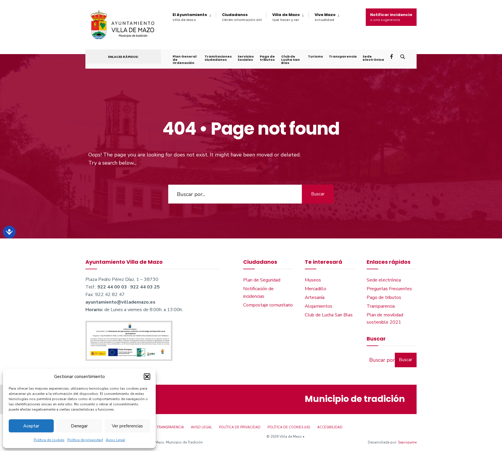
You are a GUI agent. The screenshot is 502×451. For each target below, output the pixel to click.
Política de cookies (49, 440)
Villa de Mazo (286, 17)
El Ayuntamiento (190, 17)
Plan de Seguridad (261, 280)
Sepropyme (407, 442)
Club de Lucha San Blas (290, 59)
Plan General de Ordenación (185, 59)
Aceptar (31, 426)
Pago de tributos (267, 58)
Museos (313, 280)
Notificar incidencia (391, 17)
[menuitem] (194, 17)
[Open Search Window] (402, 56)
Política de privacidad (85, 440)
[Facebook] (392, 56)
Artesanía (314, 297)
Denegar (79, 426)
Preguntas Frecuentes (389, 289)
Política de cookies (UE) (289, 427)
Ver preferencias (127, 426)
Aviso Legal (115, 440)
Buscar (317, 194)
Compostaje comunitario (268, 305)
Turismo (315, 56)
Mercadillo (315, 289)
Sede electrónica (373, 58)
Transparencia (343, 56)
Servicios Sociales (246, 58)
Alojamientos (318, 306)
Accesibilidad (330, 427)
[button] (147, 376)
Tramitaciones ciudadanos (218, 58)
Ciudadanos (242, 17)
